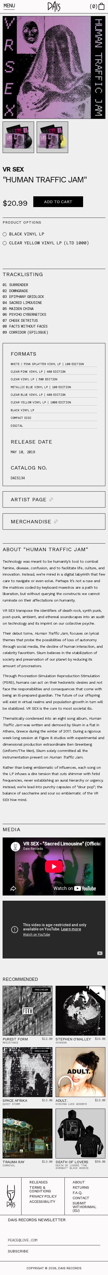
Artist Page (29, 499)
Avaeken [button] (61, 1042)
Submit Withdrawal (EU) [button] (84, 1207)
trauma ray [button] (13, 1162)
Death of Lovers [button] (72, 1162)
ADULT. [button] (62, 1100)
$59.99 (100, 1162)
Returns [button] (81, 1187)
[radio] (5, 234)
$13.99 (47, 1100)
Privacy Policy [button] (42, 1196)
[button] (54, 6)
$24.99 (100, 1039)
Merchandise (31, 521)
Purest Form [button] (15, 1039)
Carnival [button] (9, 1165)
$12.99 (47, 1039)
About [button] (79, 1182)
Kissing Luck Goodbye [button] (71, 1104)
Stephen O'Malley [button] (73, 1039)
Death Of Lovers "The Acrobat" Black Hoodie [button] (72, 1167)
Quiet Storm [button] (11, 1104)
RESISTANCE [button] (10, 1042)
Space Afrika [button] (15, 1100)
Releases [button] (38, 1182)
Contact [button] (81, 1198)
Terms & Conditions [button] (40, 1189)
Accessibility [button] (42, 1201)
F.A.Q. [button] (77, 1192)
